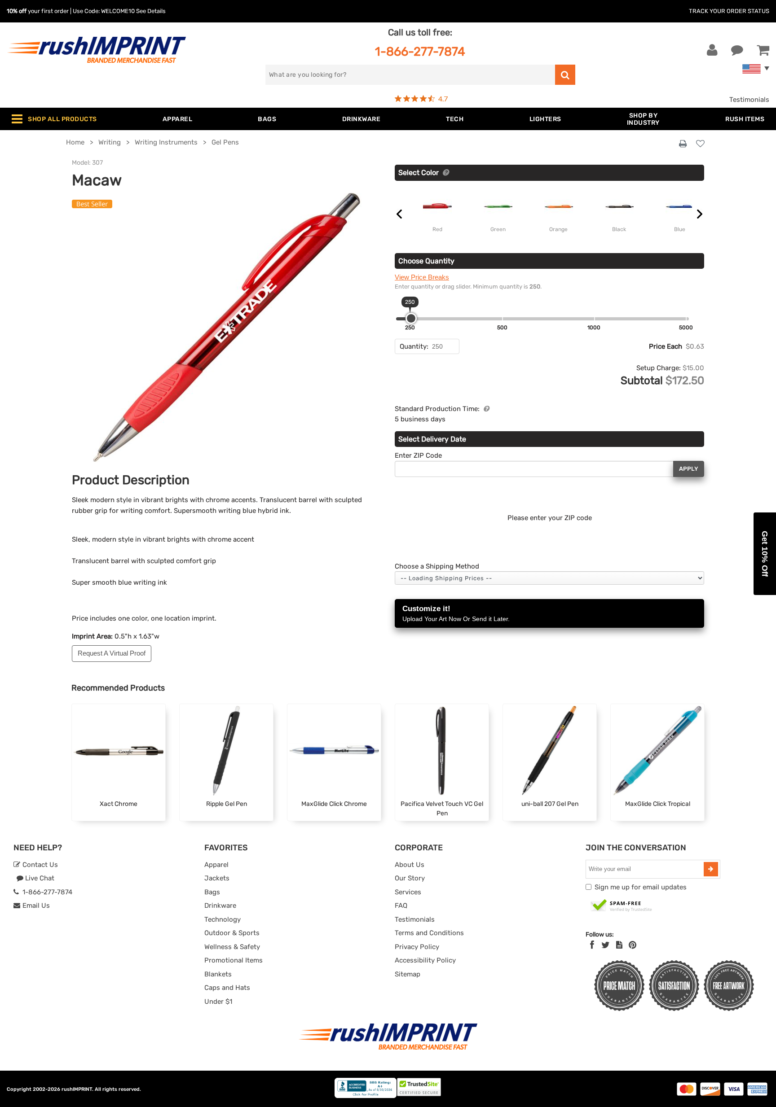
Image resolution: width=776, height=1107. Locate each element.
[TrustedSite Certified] (621, 906)
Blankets (218, 974)
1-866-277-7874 (420, 51)
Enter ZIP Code (418, 455)
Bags (212, 892)
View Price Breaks (422, 277)
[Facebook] (592, 945)
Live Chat (38, 878)
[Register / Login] (712, 50)
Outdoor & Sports (232, 933)
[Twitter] (605, 945)
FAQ (401, 905)
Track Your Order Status (729, 11)
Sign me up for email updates (641, 887)
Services (408, 892)
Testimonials (749, 100)
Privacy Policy (417, 947)
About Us (409, 865)
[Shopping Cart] (763, 50)
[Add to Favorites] (700, 144)
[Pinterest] (632, 945)
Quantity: (414, 346)
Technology (222, 919)
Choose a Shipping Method (437, 566)
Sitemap (407, 974)
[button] (765, 553)
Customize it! (456, 613)
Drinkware (220, 905)
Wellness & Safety (232, 947)
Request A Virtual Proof (112, 653)
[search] (565, 75)
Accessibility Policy (425, 960)
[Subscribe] (711, 869)
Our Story (410, 878)
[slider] (411, 318)
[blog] (619, 945)
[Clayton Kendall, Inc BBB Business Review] (366, 1096)
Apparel (216, 865)
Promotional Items (233, 960)
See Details (151, 11)
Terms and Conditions (429, 933)
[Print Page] (683, 144)
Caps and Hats (227, 988)
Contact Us (39, 865)
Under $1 (218, 1002)
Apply (688, 468)
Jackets (216, 878)
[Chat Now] (737, 50)
